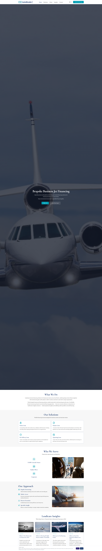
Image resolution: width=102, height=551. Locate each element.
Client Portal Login (55, 203)
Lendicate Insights (51, 516)
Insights (56, 2)
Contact (61, 2)
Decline (77, 548)
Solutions (45, 2)
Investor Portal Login (78, 2)
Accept (82, 548)
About (50, 2)
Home (40, 2)
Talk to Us (45, 203)
